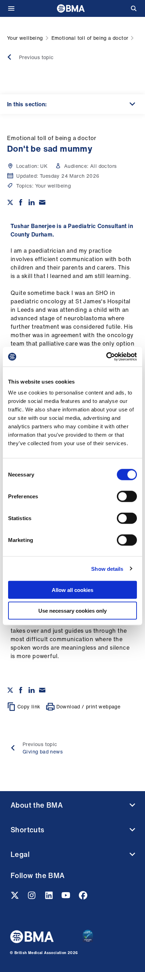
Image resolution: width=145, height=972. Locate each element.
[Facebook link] (83, 897)
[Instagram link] (32, 897)
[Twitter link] (15, 897)
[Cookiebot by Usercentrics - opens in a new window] (106, 356)
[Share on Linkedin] (32, 202)
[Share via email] (42, 202)
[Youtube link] (66, 897)
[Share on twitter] (10, 202)
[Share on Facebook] (21, 202)
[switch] (127, 496)
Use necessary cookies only (72, 610)
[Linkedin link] (50, 897)
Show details (107, 569)
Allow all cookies (72, 590)
